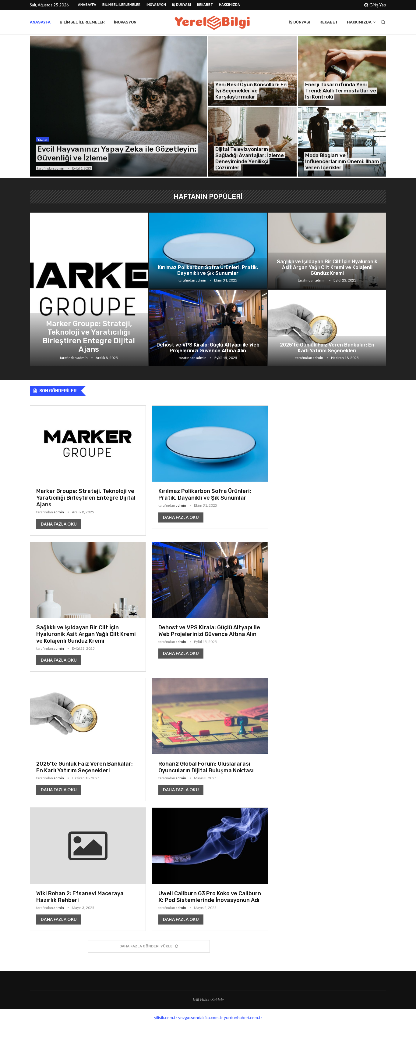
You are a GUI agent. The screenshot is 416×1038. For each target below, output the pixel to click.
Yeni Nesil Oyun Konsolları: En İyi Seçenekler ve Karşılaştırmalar (251, 90)
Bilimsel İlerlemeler (121, 5)
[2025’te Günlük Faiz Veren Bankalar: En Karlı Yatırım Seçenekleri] (327, 328)
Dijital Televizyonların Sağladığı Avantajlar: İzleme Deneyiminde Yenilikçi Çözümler (249, 158)
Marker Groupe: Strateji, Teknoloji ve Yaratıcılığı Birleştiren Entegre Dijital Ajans (89, 336)
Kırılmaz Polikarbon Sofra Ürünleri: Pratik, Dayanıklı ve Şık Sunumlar (208, 270)
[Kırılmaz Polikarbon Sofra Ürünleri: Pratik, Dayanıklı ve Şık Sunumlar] (208, 251)
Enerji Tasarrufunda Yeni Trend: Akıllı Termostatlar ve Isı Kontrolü (340, 90)
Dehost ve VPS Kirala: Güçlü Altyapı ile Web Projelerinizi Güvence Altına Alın (208, 348)
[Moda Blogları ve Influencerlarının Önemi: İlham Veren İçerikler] (342, 142)
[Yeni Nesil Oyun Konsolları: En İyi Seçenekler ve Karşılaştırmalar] (252, 71)
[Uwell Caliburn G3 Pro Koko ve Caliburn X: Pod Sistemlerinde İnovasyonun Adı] (210, 869)
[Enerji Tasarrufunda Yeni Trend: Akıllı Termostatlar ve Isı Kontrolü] (342, 71)
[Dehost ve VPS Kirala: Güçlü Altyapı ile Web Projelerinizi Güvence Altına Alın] (208, 328)
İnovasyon (156, 5)
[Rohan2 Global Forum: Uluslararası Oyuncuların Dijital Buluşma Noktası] (210, 739)
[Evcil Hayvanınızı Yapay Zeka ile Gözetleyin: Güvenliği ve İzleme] (118, 106)
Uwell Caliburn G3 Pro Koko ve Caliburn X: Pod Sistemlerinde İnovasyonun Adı (209, 896)
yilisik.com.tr (165, 1017)
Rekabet (205, 5)
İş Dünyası (181, 5)
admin (59, 168)
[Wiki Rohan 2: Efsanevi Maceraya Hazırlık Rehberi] (88, 869)
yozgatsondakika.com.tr (200, 1017)
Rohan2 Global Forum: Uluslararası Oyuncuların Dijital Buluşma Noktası (206, 767)
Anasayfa (87, 5)
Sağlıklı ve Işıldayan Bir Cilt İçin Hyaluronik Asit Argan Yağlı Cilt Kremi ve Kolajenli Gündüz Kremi (327, 267)
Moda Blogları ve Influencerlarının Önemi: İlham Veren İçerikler (342, 161)
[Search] (383, 22)
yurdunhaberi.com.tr (243, 1017)
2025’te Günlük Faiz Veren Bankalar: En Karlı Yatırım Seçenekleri (327, 348)
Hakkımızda (229, 5)
